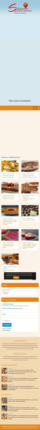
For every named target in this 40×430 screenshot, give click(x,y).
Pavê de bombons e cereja (30, 177)
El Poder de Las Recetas (20, 13)
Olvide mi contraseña (6, 328)
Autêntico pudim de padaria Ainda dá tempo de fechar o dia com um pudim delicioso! (10, 222)
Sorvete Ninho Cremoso (29, 220)
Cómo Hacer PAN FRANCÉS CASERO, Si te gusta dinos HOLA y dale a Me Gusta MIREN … (23, 400)
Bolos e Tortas (6, 173)
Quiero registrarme (6, 330)
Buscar (6, 293)
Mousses (12, 175)
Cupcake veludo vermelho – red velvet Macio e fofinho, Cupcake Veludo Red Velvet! (30, 246)
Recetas (10, 368)
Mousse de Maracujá (8, 177)
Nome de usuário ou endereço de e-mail (12, 308)
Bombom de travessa (8, 198)
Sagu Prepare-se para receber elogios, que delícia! (8, 246)
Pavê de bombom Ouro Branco (9, 271)
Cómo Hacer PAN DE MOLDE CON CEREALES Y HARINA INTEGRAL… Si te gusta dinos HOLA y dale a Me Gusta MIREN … (23, 388)
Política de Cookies (22, 275)
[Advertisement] (20, 36)
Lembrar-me (7, 320)
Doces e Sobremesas (8, 218)
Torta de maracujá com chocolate (29, 199)
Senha (4, 314)
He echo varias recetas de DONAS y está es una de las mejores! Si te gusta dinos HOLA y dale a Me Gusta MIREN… (22, 380)
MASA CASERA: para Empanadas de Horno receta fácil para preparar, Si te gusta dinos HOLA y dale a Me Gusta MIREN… (23, 417)
